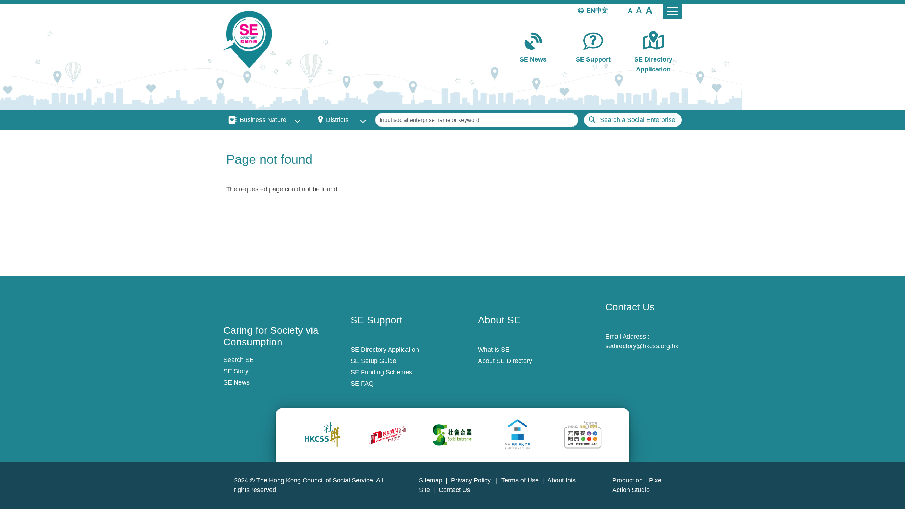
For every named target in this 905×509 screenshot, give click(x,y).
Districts (337, 119)
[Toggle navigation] (672, 11)
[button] (630, 10)
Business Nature (263, 119)
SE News (533, 59)
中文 (601, 10)
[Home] (250, 39)
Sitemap (430, 480)
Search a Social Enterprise (637, 119)
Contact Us (454, 489)
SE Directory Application (653, 64)
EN (590, 10)
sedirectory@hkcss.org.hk (641, 346)
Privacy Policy (471, 480)
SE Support (593, 59)
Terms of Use (520, 480)
